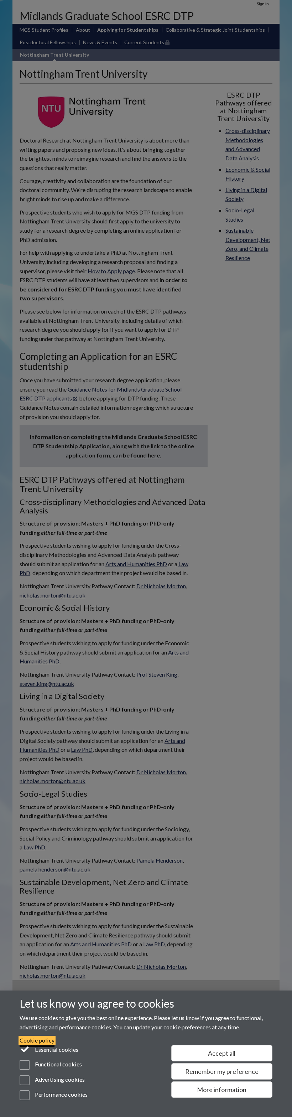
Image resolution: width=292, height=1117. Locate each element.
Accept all (221, 1053)
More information (221, 1089)
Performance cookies (61, 1094)
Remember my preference (222, 1071)
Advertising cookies (59, 1079)
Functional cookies (58, 1064)
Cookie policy (37, 1040)
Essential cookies (56, 1049)
